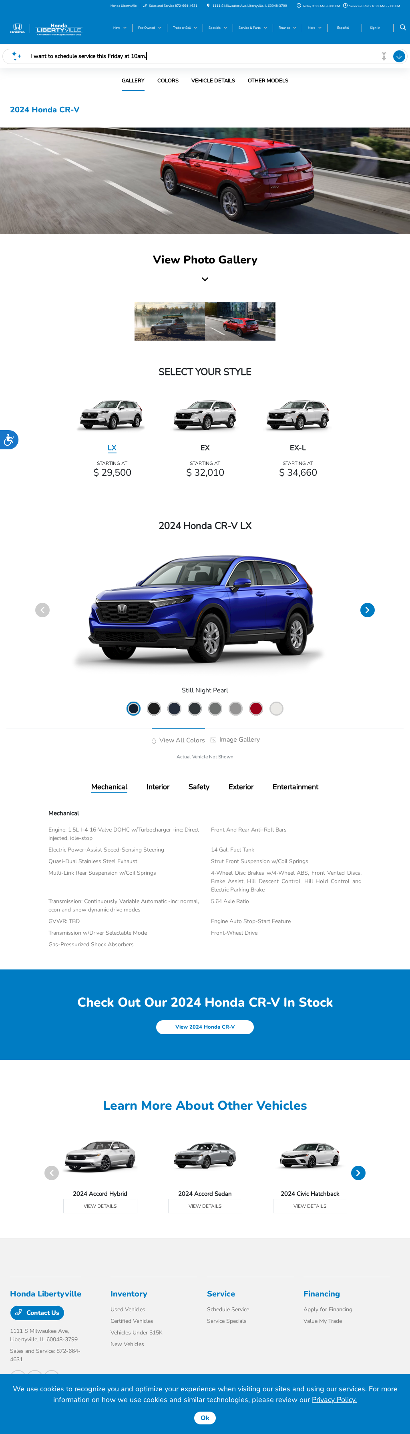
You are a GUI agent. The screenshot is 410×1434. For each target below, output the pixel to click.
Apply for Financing (327, 1309)
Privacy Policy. (334, 1399)
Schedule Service (228, 1309)
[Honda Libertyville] (46, 27)
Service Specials (227, 1321)
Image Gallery (239, 739)
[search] (403, 28)
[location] (208, 6)
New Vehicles (127, 1344)
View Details (100, 1206)
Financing (321, 1293)
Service (221, 1293)
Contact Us (42, 1312)
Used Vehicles (128, 1309)
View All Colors (181, 740)
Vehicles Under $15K (137, 1332)
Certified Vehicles (132, 1321)
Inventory (129, 1293)
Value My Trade (322, 1321)
